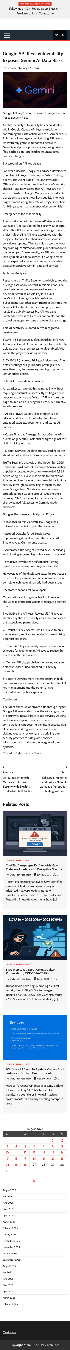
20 (34, 1158)
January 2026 (9, 1234)
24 (7, 1164)
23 (62, 1158)
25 (16, 1164)
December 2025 (11, 1241)
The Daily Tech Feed (47, 1345)
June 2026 (8, 1202)
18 (16, 1158)
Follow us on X (18, 8)
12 (25, 1152)
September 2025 (11, 1259)
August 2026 (9, 1190)
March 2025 (9, 1297)
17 (7, 1158)
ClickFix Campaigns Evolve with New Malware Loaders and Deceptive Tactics (34, 867)
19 (25, 1158)
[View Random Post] (57, 35)
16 (62, 1152)
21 (44, 1158)
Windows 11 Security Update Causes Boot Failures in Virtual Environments (35, 1071)
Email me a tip (25, 13)
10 (7, 1152)
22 (52, 1158)
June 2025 (8, 1278)
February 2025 (10, 1304)
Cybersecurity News (28, 753)
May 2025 (8, 1285)
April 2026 (8, 1215)
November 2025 (11, 1247)
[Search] (63, 35)
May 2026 (8, 1209)
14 (43, 1152)
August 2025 (9, 1266)
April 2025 (8, 1291)
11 (16, 1152)
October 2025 (10, 1253)
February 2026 (10, 1228)
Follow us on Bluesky (45, 8)
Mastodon (9, 1332)
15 (53, 1152)
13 (34, 1152)
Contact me (46, 13)
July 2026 (8, 1196)
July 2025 (8, 1272)
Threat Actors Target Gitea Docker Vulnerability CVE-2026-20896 (30, 971)
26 (25, 1164)
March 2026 (9, 1221)
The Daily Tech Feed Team (18, 874)
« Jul (33, 1180)
